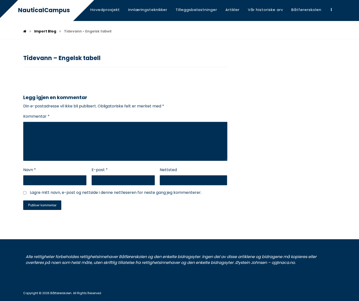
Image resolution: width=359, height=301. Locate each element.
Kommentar (36, 116)
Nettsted (168, 170)
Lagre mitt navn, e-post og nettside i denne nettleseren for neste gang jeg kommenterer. (115, 192)
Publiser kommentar (42, 205)
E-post (100, 170)
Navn (29, 170)
